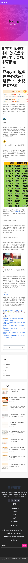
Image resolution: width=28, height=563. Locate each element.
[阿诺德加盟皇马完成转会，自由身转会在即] (5, 458)
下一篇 (8, 315)
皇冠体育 (6, 295)
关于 (6, 364)
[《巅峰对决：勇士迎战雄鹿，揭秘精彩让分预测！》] (5, 466)
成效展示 (5, 367)
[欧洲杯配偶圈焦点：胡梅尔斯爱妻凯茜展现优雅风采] (5, 400)
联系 (6, 375)
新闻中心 (5, 370)
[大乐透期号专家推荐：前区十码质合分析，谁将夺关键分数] (5, 416)
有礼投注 (17, 211)
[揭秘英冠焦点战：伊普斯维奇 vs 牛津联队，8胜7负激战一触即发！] (5, 408)
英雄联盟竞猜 (18, 310)
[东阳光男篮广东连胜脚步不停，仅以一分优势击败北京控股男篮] (5, 450)
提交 (24, 545)
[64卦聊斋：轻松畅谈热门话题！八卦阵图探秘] (5, 425)
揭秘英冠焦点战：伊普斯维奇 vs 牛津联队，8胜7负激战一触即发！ (17, 407)
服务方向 (5, 373)
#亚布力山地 (10, 312)
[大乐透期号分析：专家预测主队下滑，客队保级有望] (5, 441)
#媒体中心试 (17, 312)
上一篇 (4, 315)
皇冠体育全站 (6, 310)
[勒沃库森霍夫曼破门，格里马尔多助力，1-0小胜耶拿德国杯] (5, 433)
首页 (10, 25)
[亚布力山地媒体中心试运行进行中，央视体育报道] (5, 391)
